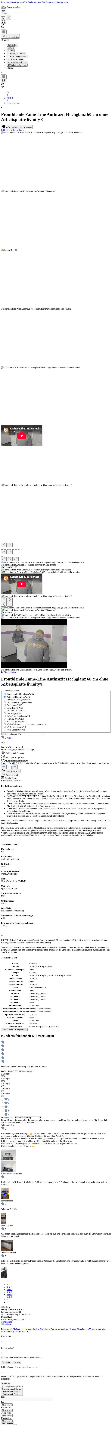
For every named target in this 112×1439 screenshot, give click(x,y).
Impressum (6, 1329)
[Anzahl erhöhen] (15, 767)
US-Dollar (12, 45)
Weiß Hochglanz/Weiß (16, 727)
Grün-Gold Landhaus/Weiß (18, 716)
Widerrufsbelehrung (42, 1329)
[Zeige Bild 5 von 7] (13, 549)
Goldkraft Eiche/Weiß (16, 710)
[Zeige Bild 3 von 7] (8, 549)
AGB (13, 1329)
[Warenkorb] (2, 28)
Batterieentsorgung (24, 1329)
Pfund (11, 48)
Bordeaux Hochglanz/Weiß (18, 700)
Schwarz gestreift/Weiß (17, 721)
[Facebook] (6, 1324)
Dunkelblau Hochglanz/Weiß (19, 702)
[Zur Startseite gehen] (10, 7)
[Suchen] (3, 18)
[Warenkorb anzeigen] (2, 87)
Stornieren (6, 1362)
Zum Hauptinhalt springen (12, 2)
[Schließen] (2, 556)
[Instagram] (6, 1322)
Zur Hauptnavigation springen (55, 2)
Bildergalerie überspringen (12, 130)
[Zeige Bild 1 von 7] (2, 549)
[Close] (2, 1341)
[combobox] (13, 13)
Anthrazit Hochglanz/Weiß (18, 697)
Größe (4, 734)
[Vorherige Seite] (8, 1284)
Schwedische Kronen (17, 56)
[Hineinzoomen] (16, 559)
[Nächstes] (10, 545)
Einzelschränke (10, 672)
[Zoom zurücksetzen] (10, 559)
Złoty (11, 51)
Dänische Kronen (15, 59)
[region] (56, 401)
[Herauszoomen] (4, 559)
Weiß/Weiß (27, 724)
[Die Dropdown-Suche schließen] (8, 17)
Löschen (16, 1362)
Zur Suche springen (33, 2)
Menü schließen (12, 37)
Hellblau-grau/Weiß (15, 719)
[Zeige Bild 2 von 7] (5, 549)
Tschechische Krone (17, 65)
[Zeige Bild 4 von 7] (10, 549)
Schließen (6, 1384)
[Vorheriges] (4, 545)
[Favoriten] (2, 25)
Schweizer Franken (16, 54)
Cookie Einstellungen (79, 1329)
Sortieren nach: (8, 1117)
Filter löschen (7, 1424)
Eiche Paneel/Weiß (15, 708)
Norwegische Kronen (17, 62)
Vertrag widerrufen (97, 1329)
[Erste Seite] (8, 1282)
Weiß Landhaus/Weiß (16, 730)
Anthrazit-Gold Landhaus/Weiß (20, 694)
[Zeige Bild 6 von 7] (16, 549)
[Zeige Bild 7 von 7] (18, 549)
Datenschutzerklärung (60, 1329)
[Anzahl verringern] (4, 767)
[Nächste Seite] (8, 1300)
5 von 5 (8, 738)
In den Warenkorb (12, 771)
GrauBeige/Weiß (14, 713)
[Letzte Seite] (8, 1302)
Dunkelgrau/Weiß (14, 705)
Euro (10, 68)
